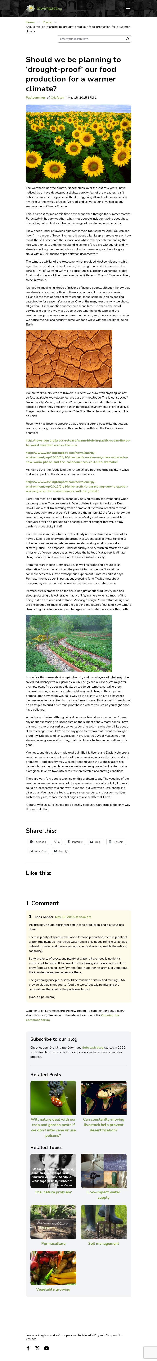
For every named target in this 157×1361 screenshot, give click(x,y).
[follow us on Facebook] (28, 1348)
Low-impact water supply (103, 1195)
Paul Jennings (36, 98)
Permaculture (53, 1243)
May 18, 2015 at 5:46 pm (73, 917)
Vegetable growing (53, 1289)
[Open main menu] (128, 8)
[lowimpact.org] (44, 8)
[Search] (127, 39)
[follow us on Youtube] (46, 1348)
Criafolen (57, 98)
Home (30, 22)
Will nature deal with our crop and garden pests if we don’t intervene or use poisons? (53, 1127)
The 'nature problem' (53, 1192)
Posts (47, 22)
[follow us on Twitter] (37, 1348)
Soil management (103, 1243)
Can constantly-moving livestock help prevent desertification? (103, 1125)
